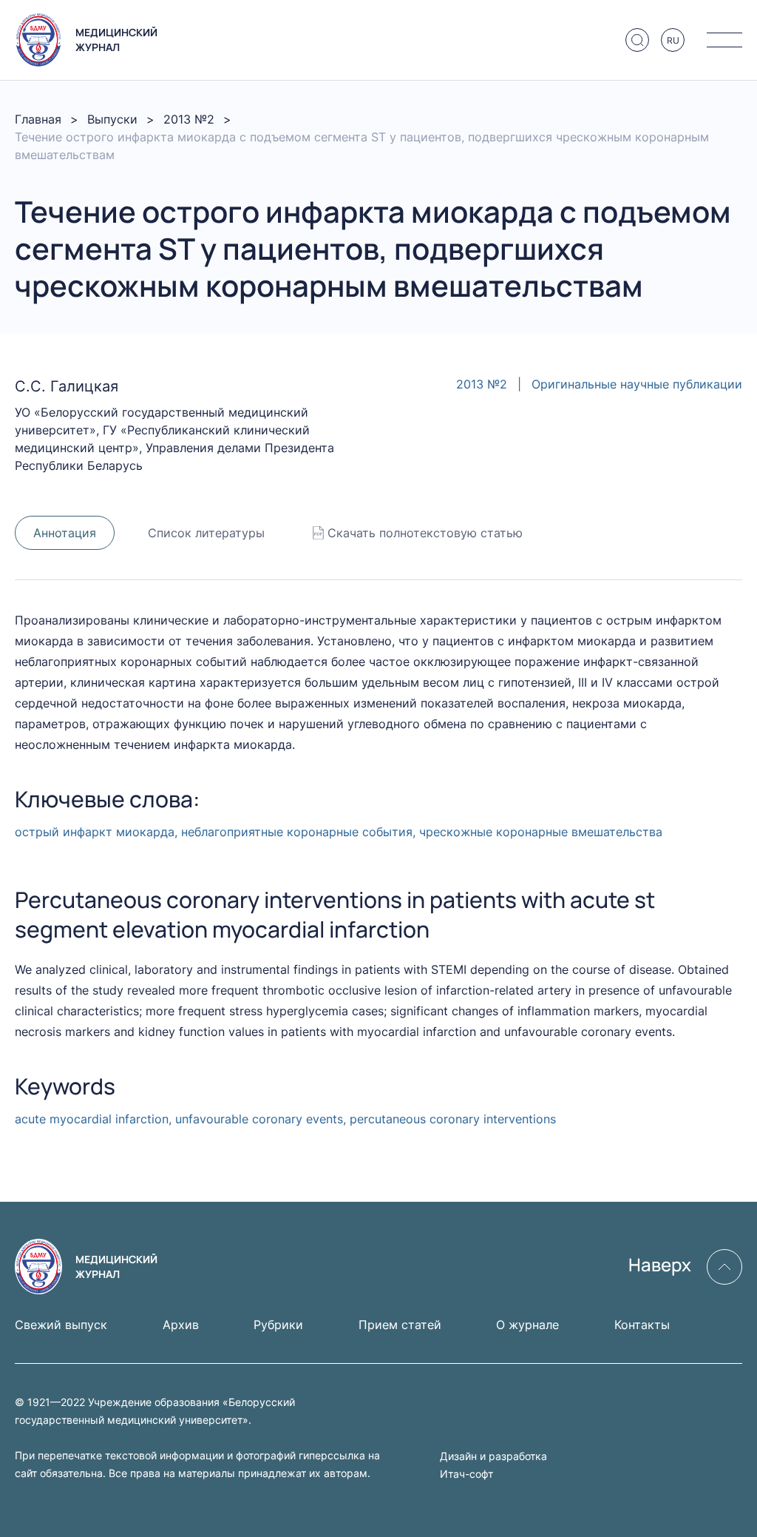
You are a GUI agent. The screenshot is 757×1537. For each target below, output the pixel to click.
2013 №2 (188, 119)
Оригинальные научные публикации (637, 384)
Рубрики (278, 1324)
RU (673, 40)
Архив (181, 1324)
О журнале (527, 1324)
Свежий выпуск (61, 1324)
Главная (38, 119)
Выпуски (112, 119)
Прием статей (400, 1324)
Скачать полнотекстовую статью (425, 532)
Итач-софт (466, 1473)
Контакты (642, 1324)
